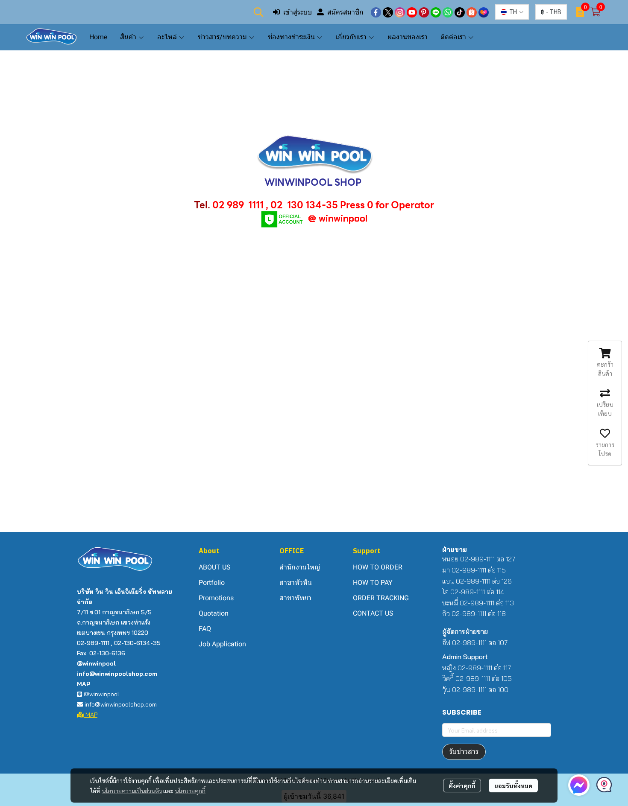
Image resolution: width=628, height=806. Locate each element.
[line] (436, 12)
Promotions (216, 598)
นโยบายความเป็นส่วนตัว (132, 790)
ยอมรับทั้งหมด (513, 785)
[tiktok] (460, 12)
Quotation (214, 613)
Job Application (222, 644)
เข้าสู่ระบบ (297, 12)
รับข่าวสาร (463, 752)
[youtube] (412, 12)
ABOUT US (215, 567)
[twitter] (388, 12)
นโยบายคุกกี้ (190, 790)
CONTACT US (373, 613)
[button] (258, 12)
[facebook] (376, 12)
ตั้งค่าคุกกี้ (462, 785)
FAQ (205, 629)
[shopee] (472, 12)
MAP (90, 714)
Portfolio (212, 582)
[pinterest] (424, 12)
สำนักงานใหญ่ (299, 567)
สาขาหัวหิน (295, 582)
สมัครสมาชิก (345, 12)
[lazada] (483, 12)
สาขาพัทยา (295, 598)
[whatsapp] (448, 12)
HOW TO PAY (373, 582)
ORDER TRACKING (381, 598)
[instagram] (400, 12)
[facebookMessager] (578, 785)
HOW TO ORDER (377, 567)
